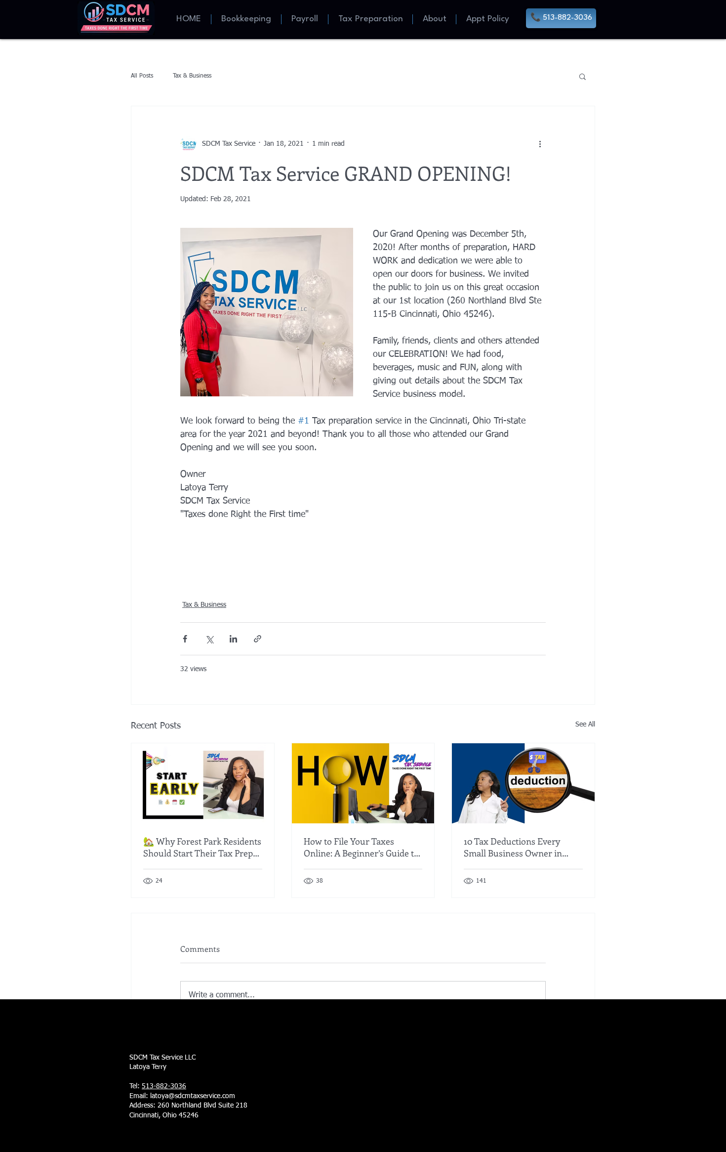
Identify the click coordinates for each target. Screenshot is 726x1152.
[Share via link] (257, 638)
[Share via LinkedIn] (233, 638)
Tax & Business (192, 76)
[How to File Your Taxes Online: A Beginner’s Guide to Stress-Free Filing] (363, 783)
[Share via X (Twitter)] (209, 638)
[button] (582, 76)
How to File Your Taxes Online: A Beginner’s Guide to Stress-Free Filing (361, 847)
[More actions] (540, 144)
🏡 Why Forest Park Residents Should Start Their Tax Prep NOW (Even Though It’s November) (202, 847)
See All (585, 724)
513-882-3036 (164, 1086)
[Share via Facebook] (185, 638)
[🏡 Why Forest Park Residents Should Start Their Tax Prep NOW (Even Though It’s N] (202, 783)
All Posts (142, 76)
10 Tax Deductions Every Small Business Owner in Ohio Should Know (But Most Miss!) (521, 847)
